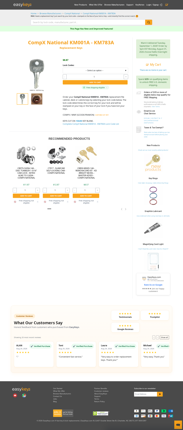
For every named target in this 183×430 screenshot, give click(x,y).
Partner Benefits (100, 388)
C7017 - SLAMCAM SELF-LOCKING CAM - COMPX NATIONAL (56, 170)
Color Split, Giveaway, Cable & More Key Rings (153, 183)
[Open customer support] (178, 425)
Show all (164, 337)
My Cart (155, 64)
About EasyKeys (100, 394)
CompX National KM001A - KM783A (99, 13)
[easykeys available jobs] (63, 413)
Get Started (57, 388)
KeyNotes (139, 5)
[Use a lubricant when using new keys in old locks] (153, 228)
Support (129, 5)
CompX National (72, 13)
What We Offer (95, 5)
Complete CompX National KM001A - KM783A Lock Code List (91, 124)
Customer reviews (101, 391)
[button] (34, 354)
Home (33, 13)
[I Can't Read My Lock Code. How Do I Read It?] (153, 261)
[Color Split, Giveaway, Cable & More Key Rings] (153, 196)
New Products (80, 5)
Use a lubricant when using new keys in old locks (153, 216)
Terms (96, 399)
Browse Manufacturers (114, 5)
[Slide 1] (49, 208)
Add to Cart (95, 82)
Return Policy (99, 402)
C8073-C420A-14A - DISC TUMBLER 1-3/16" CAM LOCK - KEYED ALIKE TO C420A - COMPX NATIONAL (26, 173)
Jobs (55, 399)
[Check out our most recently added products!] (153, 163)
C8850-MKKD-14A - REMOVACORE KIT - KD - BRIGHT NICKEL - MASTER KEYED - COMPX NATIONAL (86, 173)
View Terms (156, 107)
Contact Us (57, 396)
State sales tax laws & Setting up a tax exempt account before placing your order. (157, 135)
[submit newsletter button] (160, 394)
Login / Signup (152, 5)
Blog (55, 402)
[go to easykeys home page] (21, 389)
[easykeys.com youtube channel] (15, 395)
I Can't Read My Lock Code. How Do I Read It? (153, 249)
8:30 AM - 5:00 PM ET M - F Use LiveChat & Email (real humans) (153, 120)
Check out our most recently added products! (153, 150)
